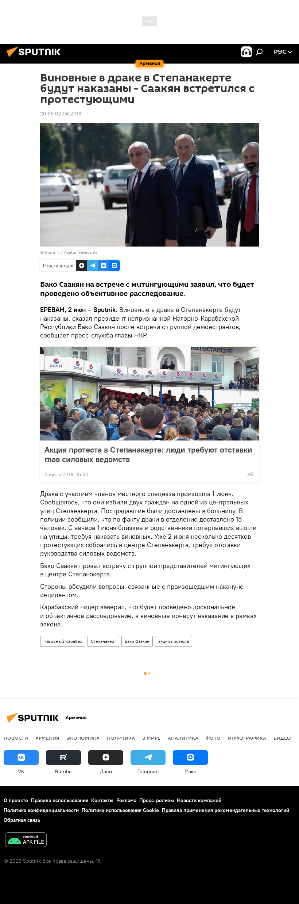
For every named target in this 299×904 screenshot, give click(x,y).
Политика (121, 738)
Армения (47, 738)
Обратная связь (22, 820)
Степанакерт (103, 641)
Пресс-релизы (156, 800)
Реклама (126, 800)
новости (16, 738)
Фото (213, 738)
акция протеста (173, 641)
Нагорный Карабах (62, 641)
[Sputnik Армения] (36, 58)
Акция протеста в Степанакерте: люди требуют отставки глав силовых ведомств (148, 454)
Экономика (83, 738)
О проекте (16, 800)
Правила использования (59, 800)
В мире (151, 738)
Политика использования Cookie (120, 810)
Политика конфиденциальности (41, 810)
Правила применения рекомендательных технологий (225, 810)
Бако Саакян (137, 641)
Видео (282, 738)
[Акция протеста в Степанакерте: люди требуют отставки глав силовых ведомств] (149, 393)
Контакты (102, 800)
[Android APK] (26, 840)
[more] (250, 473)
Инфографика (247, 738)
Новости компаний (199, 800)
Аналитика (183, 738)
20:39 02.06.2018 (60, 113)
